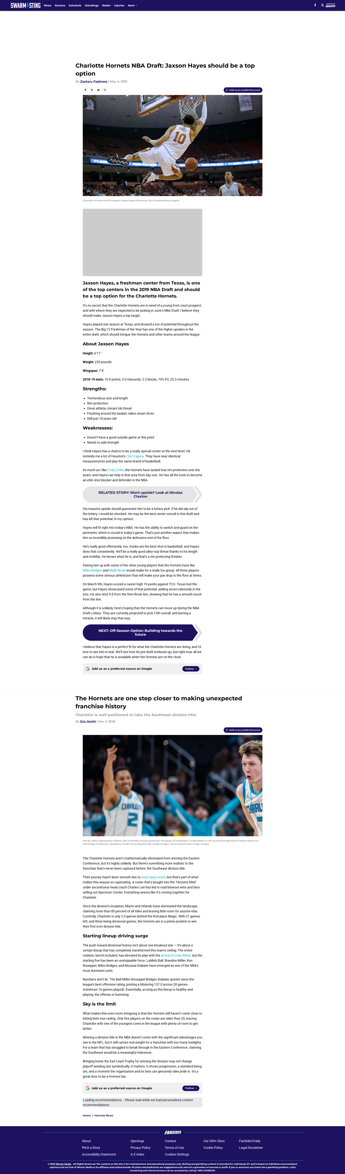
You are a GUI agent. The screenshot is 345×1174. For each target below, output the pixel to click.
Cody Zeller (116, 470)
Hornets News (104, 1115)
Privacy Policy (140, 1148)
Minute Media (63, 1164)
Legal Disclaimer (251, 1148)
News (47, 5)
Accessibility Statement (99, 1154)
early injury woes (153, 877)
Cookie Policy (213, 1148)
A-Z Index (137, 1154)
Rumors (60, 5)
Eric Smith (88, 721)
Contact (170, 1141)
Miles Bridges (92, 570)
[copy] (104, 89)
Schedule (75, 5)
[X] (322, 5)
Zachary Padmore (93, 81)
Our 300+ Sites (214, 1141)
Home (87, 1115)
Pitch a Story (91, 1148)
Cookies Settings (177, 1154)
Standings (92, 5)
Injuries (119, 5)
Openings (137, 1141)
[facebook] (315, 5)
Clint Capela (135, 456)
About (86, 1141)
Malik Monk (117, 570)
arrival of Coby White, (176, 955)
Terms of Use (174, 1148)
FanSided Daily (249, 1141)
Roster (106, 5)
